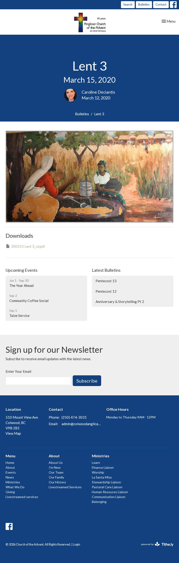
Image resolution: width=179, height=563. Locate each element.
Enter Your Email (18, 371)
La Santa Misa (102, 477)
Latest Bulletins (106, 270)
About (10, 467)
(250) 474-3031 (74, 417)
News (10, 477)
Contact (160, 4)
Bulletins (144, 4)
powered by (155, 548)
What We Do (15, 487)
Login (76, 544)
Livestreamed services (22, 497)
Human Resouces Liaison (110, 492)
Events (11, 472)
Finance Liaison (103, 467)
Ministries (13, 482)
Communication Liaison (108, 497)
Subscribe (86, 380)
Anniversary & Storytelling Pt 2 (120, 301)
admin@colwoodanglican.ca (82, 424)
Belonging (99, 502)
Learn (96, 463)
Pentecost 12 (106, 291)
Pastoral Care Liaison (107, 487)
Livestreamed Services (65, 487)
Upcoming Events (22, 270)
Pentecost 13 (106, 281)
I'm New (55, 467)
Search (127, 4)
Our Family (56, 477)
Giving (10, 492)
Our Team (56, 472)
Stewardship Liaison (106, 482)
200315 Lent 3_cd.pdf (28, 246)
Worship (98, 472)
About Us (56, 463)
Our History (57, 482)
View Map (13, 433)
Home (10, 463)
